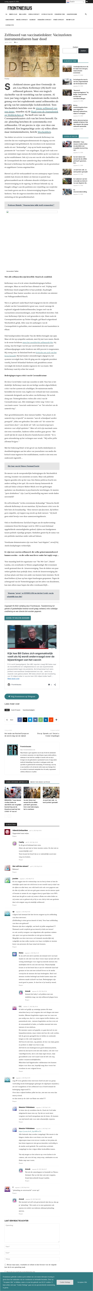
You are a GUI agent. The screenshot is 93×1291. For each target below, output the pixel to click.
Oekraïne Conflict (44, 19)
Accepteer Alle (82, 1282)
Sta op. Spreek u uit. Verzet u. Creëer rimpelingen (48, 734)
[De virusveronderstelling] (67, 192)
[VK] (35, 719)
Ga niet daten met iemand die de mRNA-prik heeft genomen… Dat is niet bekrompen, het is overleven (31, 804)
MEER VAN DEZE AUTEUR (40, 782)
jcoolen (15, 878)
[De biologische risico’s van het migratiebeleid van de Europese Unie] (67, 82)
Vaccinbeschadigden (29, 710)
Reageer (14, 836)
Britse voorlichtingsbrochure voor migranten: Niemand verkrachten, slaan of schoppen (80, 109)
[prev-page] (6, 816)
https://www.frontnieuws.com (27, 749)
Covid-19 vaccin (47, 14)
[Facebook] (19, 719)
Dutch (72, 2)
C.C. (20, 1006)
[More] (56, 719)
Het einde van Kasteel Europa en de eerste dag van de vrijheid (17, 734)
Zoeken (75, 47)
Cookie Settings (65, 1282)
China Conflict (33, 14)
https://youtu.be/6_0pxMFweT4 (30, 1131)
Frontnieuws (25, 746)
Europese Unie (60, 14)
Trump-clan (70, 19)
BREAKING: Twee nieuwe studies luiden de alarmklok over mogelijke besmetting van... (80, 146)
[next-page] (9, 816)
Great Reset (10, 19)
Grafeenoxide (72, 14)
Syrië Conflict (58, 19)
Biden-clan (13, 14)
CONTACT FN (10, 25)
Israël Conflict (22, 19)
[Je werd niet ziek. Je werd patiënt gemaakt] (51, 792)
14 (17, 42)
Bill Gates (22, 14)
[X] (25, 719)
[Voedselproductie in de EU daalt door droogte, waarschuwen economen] (67, 69)
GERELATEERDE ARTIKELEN (17, 782)
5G (6, 14)
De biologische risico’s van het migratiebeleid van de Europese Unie (80, 81)
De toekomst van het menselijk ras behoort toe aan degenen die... (80, 181)
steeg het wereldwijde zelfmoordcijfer (38, 342)
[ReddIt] (51, 719)
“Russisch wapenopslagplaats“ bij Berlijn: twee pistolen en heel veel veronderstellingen (80, 94)
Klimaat (32, 19)
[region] (46, 1281)
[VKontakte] (86, 1)
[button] (85, 14)
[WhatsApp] (40, 719)
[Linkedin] (46, 719)
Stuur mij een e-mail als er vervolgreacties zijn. (21, 1272)
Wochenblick (44, 131)
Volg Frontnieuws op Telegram (22, 696)
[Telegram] (30, 719)
